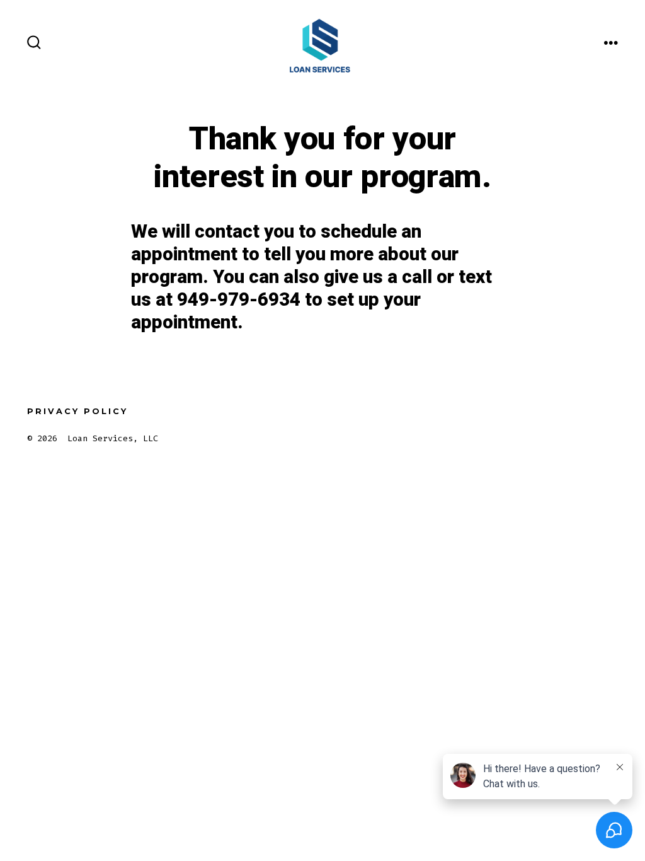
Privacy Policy (77, 411)
